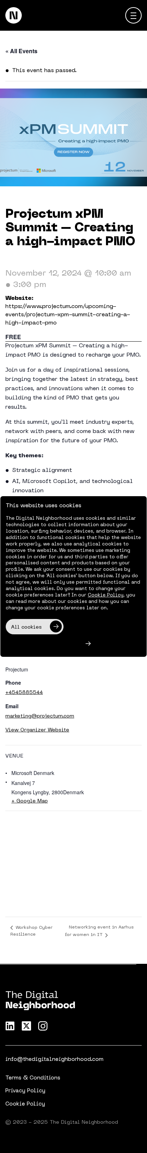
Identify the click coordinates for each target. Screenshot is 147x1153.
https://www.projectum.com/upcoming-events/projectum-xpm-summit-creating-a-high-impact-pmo (67, 315)
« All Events (21, 51)
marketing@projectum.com (39, 716)
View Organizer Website (37, 730)
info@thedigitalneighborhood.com (54, 1059)
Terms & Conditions (32, 1078)
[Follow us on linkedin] (10, 1026)
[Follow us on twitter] (26, 1026)
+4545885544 (24, 692)
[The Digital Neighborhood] (13, 15)
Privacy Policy (25, 1090)
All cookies (26, 627)
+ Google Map (29, 801)
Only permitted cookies (42, 644)
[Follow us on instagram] (42, 1026)
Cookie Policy (25, 1104)
